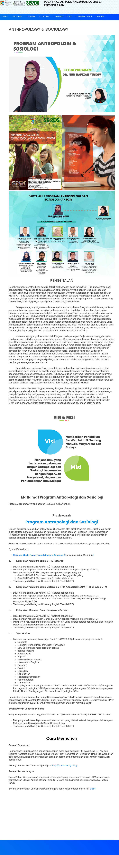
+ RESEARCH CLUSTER (62, 17)
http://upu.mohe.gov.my (64, 765)
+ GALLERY (99, 17)
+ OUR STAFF (44, 17)
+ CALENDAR (6, 22)
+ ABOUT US (16, 17)
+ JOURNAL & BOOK (84, 17)
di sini (92, 788)
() (53, 555)
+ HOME (4, 17)
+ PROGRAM (30, 17)
